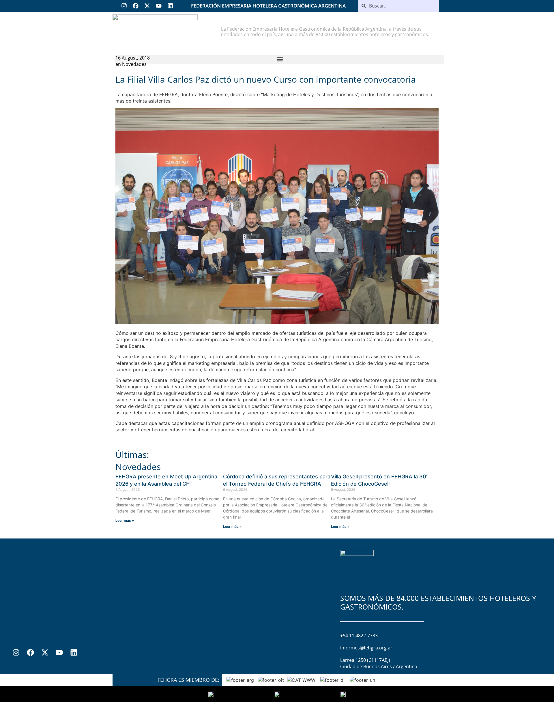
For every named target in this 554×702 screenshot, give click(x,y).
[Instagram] (124, 6)
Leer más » (124, 520)
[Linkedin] (170, 6)
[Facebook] (135, 6)
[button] (279, 59)
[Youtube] (158, 6)
